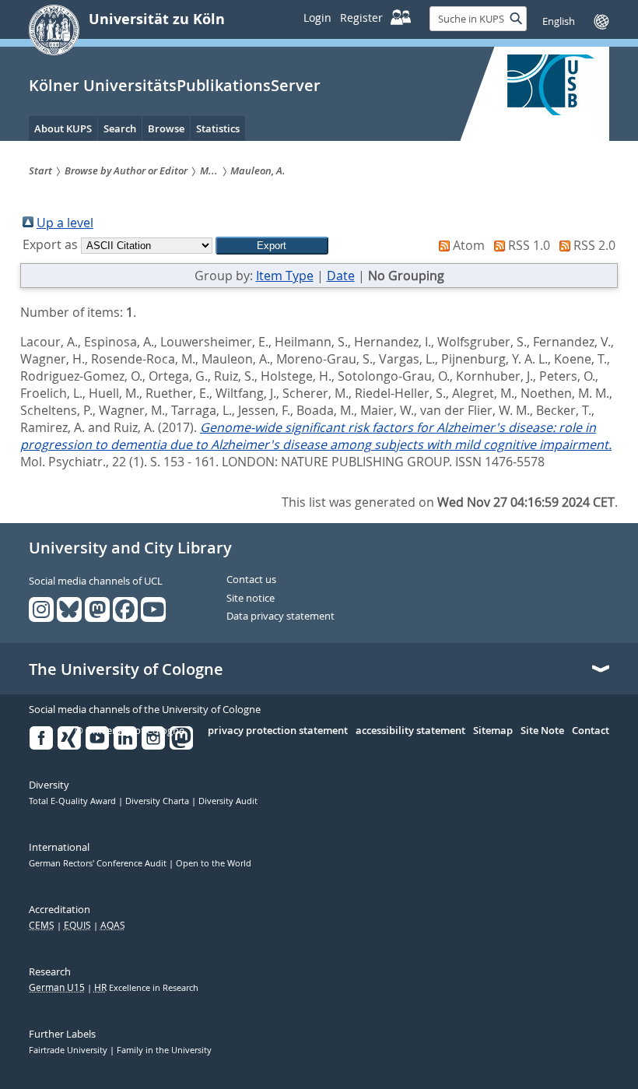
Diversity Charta (158, 801)
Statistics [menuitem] (218, 128)
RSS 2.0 (594, 245)
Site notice (250, 598)
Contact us (251, 580)
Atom (469, 245)
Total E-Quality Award (73, 801)
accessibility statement (410, 731)
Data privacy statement (280, 616)
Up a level (65, 222)
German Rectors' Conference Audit (99, 863)
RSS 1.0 (529, 245)
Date (341, 275)
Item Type (285, 275)
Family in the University (164, 1050)
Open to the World (213, 863)
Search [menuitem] (119, 128)
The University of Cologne (126, 669)
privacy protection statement (278, 731)
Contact (590, 731)
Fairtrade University (69, 1050)
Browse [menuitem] (166, 128)
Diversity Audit (228, 801)
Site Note (542, 731)
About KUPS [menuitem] (63, 128)
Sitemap (493, 731)
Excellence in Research (146, 987)
